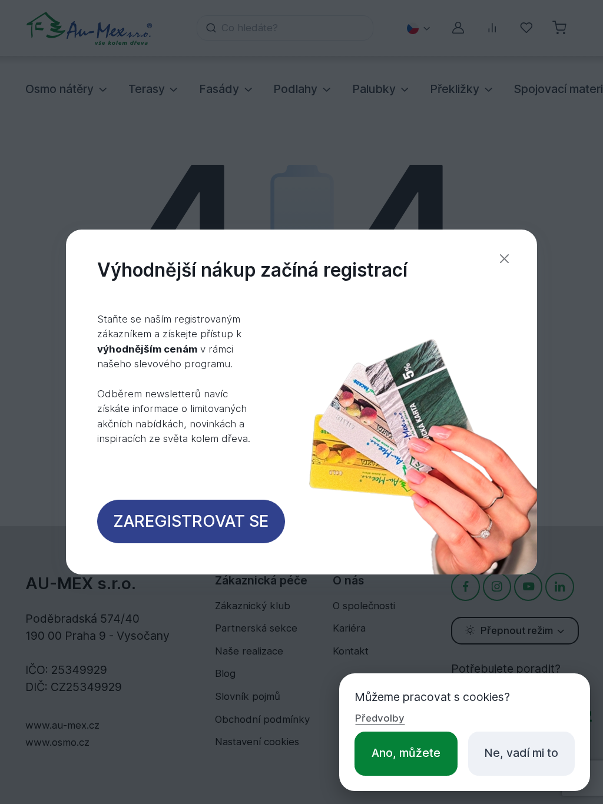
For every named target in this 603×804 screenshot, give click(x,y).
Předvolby (380, 718)
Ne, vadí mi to (521, 753)
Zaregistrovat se (191, 521)
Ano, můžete (406, 753)
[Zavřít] (504, 258)
